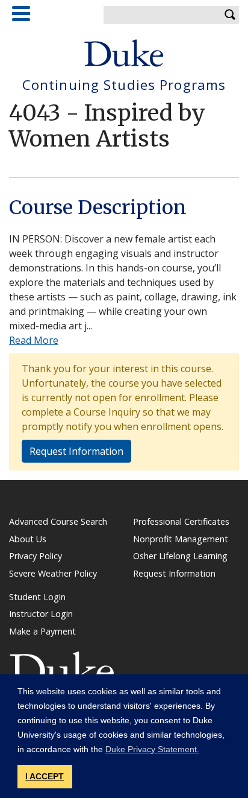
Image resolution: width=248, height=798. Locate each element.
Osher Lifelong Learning (180, 556)
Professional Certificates (181, 521)
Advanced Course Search (58, 521)
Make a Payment (42, 631)
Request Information (76, 451)
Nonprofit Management (180, 539)
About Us (27, 539)
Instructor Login (41, 613)
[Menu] (21, 13)
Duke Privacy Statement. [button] (152, 749)
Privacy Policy (35, 556)
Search (230, 15)
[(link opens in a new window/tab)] (62, 668)
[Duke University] (123, 53)
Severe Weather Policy (53, 573)
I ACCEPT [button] (44, 776)
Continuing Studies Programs (124, 85)
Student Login (37, 597)
